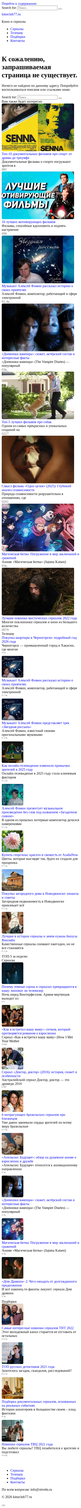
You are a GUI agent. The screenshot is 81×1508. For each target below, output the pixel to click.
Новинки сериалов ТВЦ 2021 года (27, 1444)
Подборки (17, 37)
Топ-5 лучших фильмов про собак (27, 422)
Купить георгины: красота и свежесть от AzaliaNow (40, 855)
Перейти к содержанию (19, 3)
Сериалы (17, 29)
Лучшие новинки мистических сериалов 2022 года (39, 618)
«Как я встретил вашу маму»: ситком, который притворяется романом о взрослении (36, 1031)
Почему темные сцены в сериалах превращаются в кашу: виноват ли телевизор (39, 988)
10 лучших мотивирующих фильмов (29, 222)
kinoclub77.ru (11, 14)
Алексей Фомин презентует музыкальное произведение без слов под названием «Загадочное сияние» (39, 812)
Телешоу (16, 33)
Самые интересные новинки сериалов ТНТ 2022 (38, 1328)
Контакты (17, 40)
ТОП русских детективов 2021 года (28, 1367)
